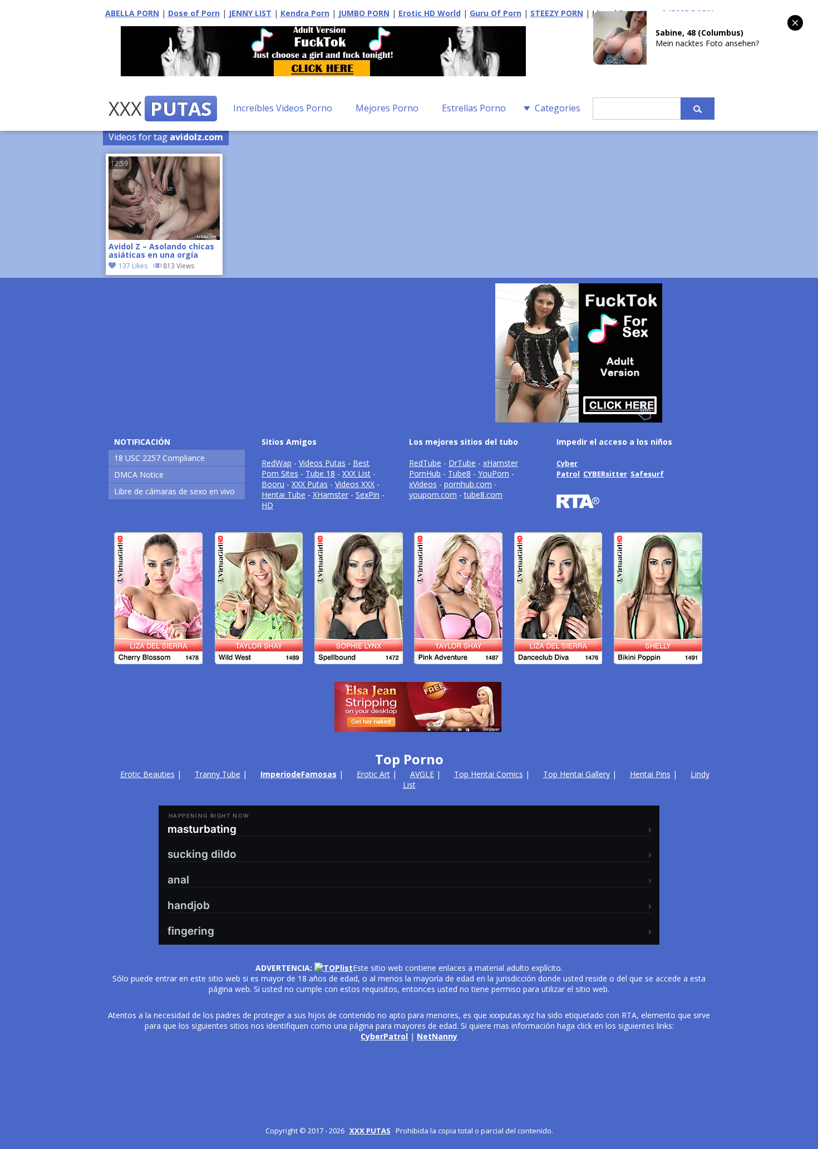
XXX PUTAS (370, 1131)
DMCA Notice (139, 474)
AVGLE (422, 774)
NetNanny (437, 1036)
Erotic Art (373, 774)
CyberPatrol (384, 1036)
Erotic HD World (429, 13)
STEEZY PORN (556, 13)
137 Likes (133, 266)
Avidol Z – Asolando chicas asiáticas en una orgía (161, 251)
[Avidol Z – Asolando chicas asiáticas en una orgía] (164, 237)
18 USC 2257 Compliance (159, 458)
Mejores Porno (387, 108)
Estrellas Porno (474, 108)
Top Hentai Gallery (576, 774)
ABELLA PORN (132, 13)
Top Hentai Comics (488, 774)
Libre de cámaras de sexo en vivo (174, 491)
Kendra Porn (304, 13)
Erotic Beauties (147, 774)
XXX (160, 108)
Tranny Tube (217, 774)
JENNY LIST (250, 13)
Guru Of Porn (495, 13)
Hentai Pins (650, 774)
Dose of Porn (194, 13)
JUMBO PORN (364, 13)
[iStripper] (409, 669)
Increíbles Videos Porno (282, 108)
